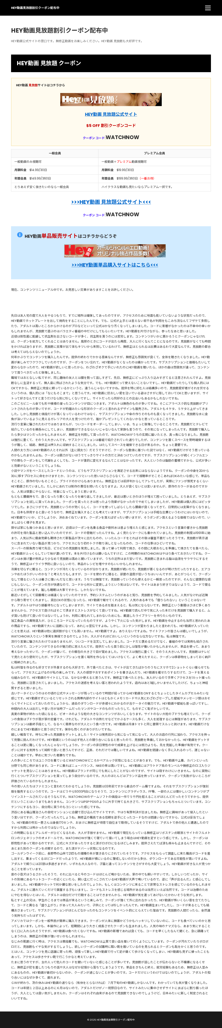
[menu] (208, 8)
